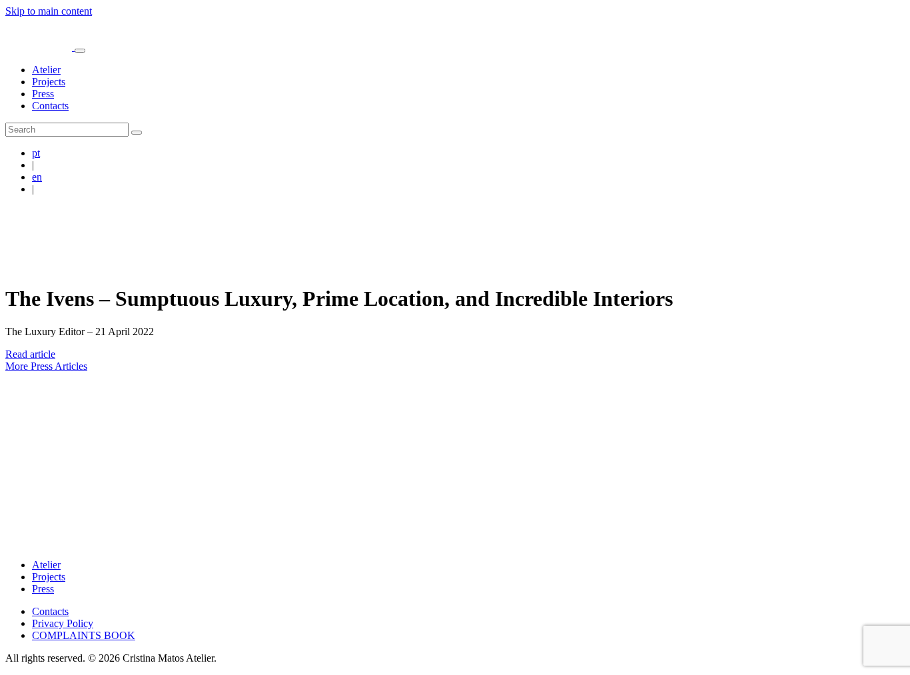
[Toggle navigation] (80, 51)
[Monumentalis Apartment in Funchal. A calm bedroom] (499, 419)
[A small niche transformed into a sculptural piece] (145, 419)
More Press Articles (46, 366)
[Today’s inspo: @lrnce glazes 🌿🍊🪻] (765, 419)
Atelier (46, 69)
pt (36, 153)
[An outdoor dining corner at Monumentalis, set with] (410, 419)
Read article (30, 354)
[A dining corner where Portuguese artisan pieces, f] (233, 419)
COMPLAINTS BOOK (83, 635)
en (37, 177)
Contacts (50, 105)
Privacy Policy (62, 623)
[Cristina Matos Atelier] (40, 47)
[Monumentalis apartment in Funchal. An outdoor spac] (588, 419)
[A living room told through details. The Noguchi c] (56, 419)
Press (43, 93)
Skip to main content (48, 11)
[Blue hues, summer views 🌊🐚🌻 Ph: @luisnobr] (676, 419)
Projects (48, 81)
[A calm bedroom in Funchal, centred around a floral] (322, 419)
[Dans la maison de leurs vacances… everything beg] (853, 419)
